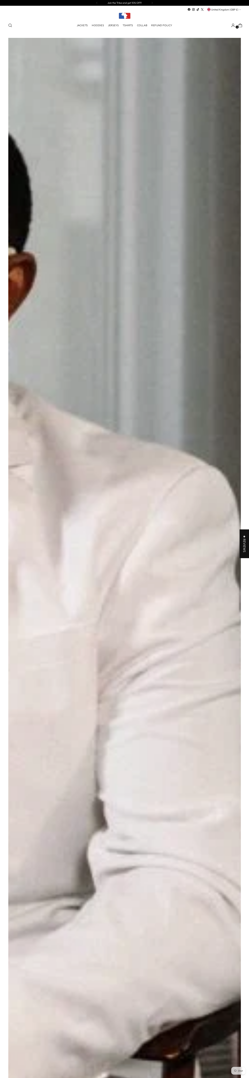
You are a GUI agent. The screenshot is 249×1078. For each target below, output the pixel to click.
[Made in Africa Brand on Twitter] (202, 9)
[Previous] (97, 3)
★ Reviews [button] (244, 543)
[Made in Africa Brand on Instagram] (193, 9)
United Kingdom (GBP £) (224, 9)
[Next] (152, 3)
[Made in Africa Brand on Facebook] (189, 9)
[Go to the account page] (231, 25)
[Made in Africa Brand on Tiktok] (197, 9)
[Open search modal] (10, 25)
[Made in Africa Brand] (124, 16)
